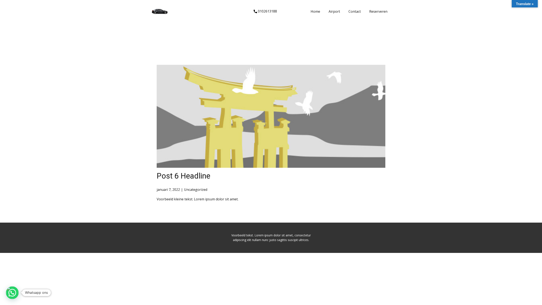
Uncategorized (195, 189)
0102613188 (267, 11)
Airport (334, 11)
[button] (12, 292)
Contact (354, 11)
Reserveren (378, 11)
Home (315, 11)
